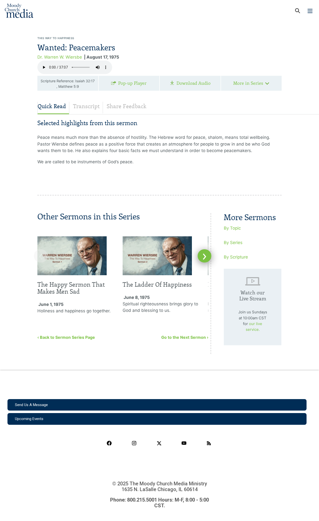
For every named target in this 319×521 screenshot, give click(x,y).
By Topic (232, 228)
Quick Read (52, 106)
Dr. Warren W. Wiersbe (59, 57)
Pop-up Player (132, 83)
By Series (233, 242)
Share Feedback (126, 106)
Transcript (86, 106)
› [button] (204, 255)
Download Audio (193, 83)
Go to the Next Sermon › (184, 337)
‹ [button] (41, 255)
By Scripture (236, 257)
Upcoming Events (29, 419)
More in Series (248, 83)
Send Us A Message (31, 405)
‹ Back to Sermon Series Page (66, 337)
